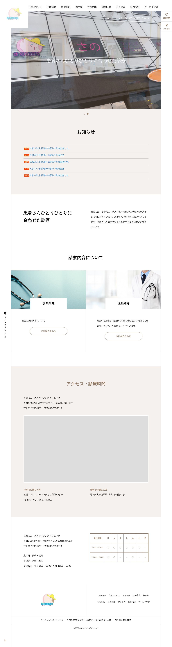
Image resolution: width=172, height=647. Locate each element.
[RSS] (5, 640)
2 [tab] (88, 114)
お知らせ (102, 595)
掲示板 (79, 7)
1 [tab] (84, 114)
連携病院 (92, 7)
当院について (35, 7)
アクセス (120, 7)
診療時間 (106, 7)
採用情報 (134, 7)
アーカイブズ (151, 7)
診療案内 (65, 7)
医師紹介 (51, 7)
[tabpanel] (86, 60)
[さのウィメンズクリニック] (14, 14)
